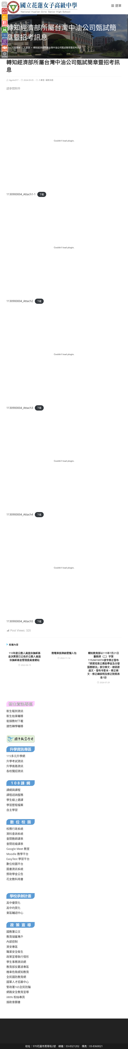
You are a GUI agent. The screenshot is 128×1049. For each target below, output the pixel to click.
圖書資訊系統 (14, 869)
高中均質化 (13, 908)
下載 (41, 194)
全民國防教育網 (16, 977)
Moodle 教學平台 (17, 854)
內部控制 (12, 941)
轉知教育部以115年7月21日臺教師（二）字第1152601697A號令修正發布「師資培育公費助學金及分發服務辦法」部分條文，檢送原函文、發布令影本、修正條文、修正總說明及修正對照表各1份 (103, 665)
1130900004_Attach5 (19, 621)
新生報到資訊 (14, 711)
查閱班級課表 (14, 844)
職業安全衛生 (14, 952)
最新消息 (49, 80)
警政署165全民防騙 (18, 987)
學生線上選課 (14, 800)
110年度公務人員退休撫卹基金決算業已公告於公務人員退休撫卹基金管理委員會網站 (24, 656)
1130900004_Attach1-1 (21, 194)
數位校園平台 (14, 864)
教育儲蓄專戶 (14, 936)
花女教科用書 (14, 879)
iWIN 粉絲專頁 (15, 997)
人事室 (41, 80)
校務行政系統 (14, 829)
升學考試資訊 (14, 761)
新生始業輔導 (14, 716)
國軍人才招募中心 (17, 982)
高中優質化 (13, 903)
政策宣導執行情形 (17, 957)
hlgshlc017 (13, 80)
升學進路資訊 (14, 766)
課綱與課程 (13, 790)
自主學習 (12, 810)
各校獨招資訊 (14, 771)
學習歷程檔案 (14, 805)
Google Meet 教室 (18, 849)
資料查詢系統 (14, 834)
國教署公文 (13, 931)
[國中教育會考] (20, 738)
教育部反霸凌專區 (17, 967)
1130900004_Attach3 (19, 408)
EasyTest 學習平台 (18, 859)
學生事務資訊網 (16, 962)
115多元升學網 (15, 756)
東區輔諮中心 (14, 913)
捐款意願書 (13, 1002)
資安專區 (12, 947)
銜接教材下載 (14, 721)
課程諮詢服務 (14, 795)
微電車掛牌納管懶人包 (64, 653)
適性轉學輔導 (14, 726)
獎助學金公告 (14, 874)
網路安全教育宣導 (17, 992)
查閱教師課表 (14, 839)
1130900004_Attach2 (19, 301)
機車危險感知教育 (17, 972)
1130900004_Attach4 (19, 514)
